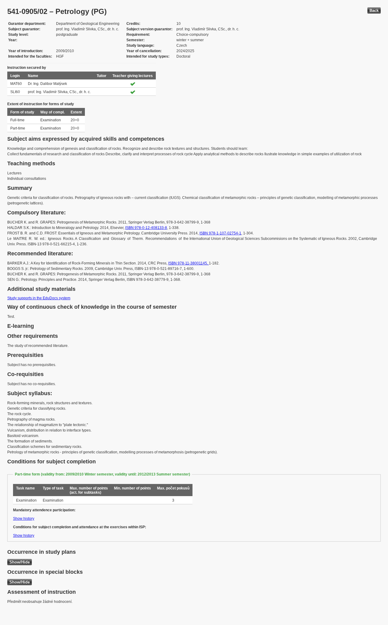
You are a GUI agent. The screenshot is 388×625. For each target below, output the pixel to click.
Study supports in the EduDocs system (38, 298)
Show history (23, 518)
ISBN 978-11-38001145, (188, 263)
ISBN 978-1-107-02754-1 (220, 233)
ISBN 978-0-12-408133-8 (146, 228)
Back (374, 10)
